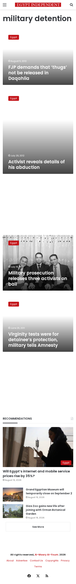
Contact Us (36, 560)
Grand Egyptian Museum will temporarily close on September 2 (49, 491)
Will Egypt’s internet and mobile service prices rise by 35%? (36, 473)
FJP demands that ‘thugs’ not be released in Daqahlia (37, 72)
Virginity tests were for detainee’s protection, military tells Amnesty (33, 339)
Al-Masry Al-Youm (46, 554)
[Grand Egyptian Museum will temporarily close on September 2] (13, 495)
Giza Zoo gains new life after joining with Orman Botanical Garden (45, 510)
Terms (38, 566)
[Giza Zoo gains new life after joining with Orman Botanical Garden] (13, 511)
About (10, 560)
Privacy (65, 560)
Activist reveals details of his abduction (36, 164)
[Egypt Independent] (38, 5)
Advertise (21, 560)
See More (38, 527)
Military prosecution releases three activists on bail (37, 278)
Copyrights (51, 560)
